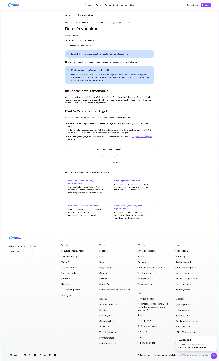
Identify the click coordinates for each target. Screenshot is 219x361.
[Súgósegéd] (214, 356)
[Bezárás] (213, 339)
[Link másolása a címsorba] (63, 90)
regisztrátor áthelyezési (142, 136)
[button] (89, 5)
